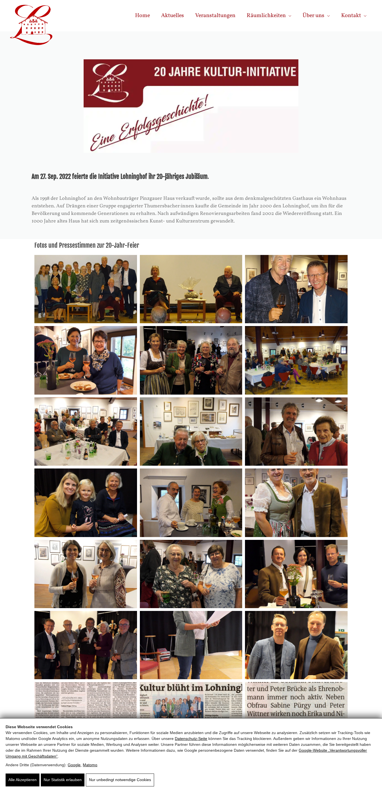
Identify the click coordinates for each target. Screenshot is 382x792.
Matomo (90, 765)
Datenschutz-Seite (191, 738)
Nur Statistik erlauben (63, 779)
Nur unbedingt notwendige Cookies (120, 779)
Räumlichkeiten (266, 16)
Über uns (313, 16)
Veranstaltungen (215, 16)
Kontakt (351, 16)
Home (142, 16)
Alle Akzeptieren (22, 779)
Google (74, 765)
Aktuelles (172, 16)
